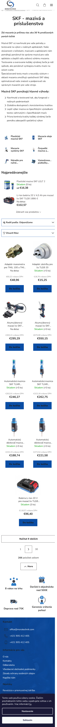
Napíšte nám (9, 677)
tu (30, 704)
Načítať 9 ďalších (28, 538)
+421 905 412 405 (19, 635)
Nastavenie (27, 711)
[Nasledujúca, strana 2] (28, 549)
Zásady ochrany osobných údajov (19, 673)
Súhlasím (27, 720)
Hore (30, 566)
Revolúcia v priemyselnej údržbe (19, 690)
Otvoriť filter (12, 233)
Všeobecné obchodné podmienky (19, 669)
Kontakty (7, 660)
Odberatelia (9, 665)
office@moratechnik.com (22, 629)
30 (36, 549)
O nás (5, 656)
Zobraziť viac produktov (27, 211)
